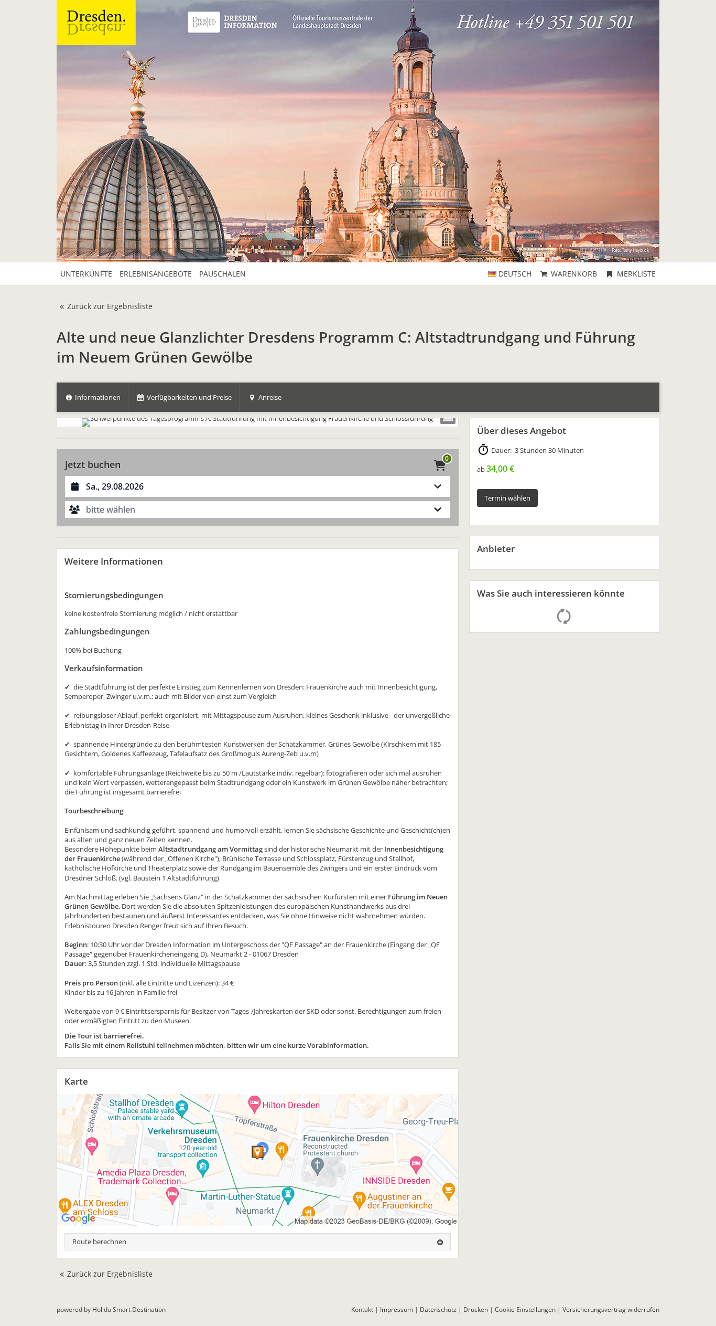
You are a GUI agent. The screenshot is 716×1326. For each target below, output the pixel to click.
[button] (257, 509)
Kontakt (362, 1309)
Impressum (396, 1309)
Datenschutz (438, 1309)
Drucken (475, 1309)
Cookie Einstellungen (525, 1309)
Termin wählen (507, 498)
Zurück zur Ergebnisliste (110, 306)
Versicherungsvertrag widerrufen (610, 1309)
